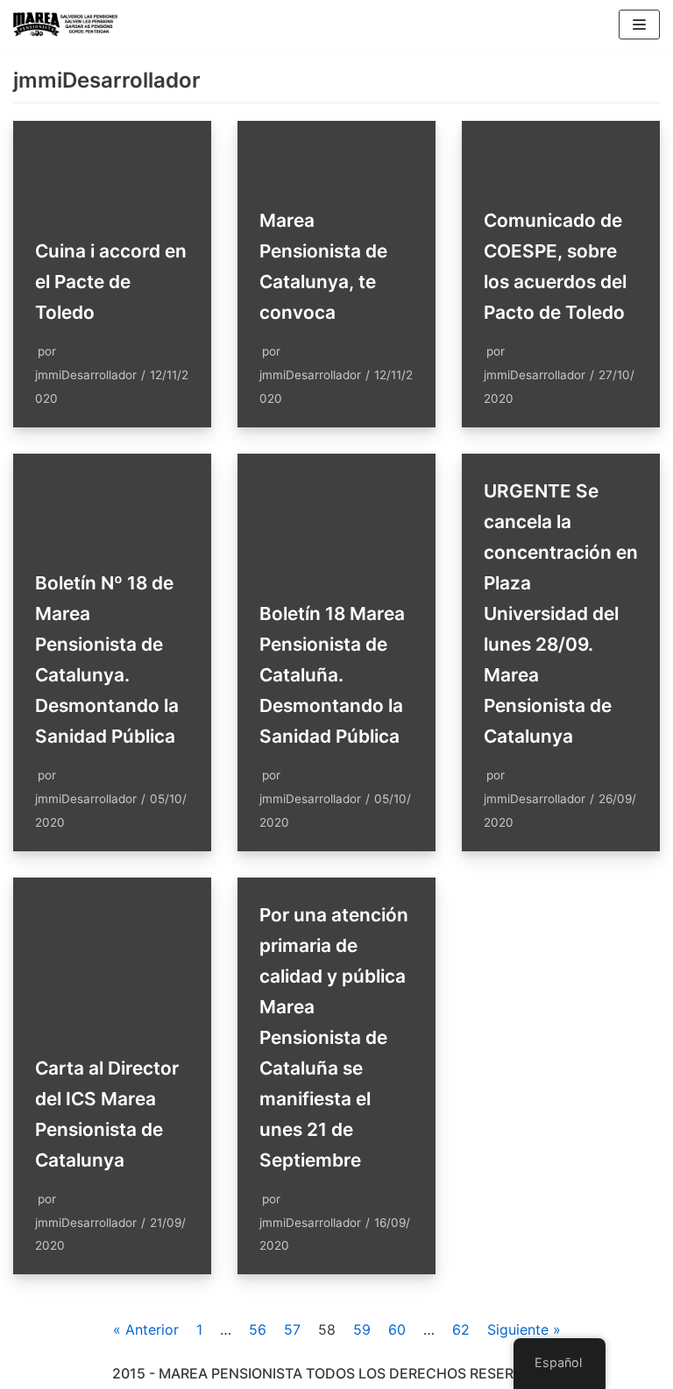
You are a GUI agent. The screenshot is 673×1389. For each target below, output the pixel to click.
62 (461, 1329)
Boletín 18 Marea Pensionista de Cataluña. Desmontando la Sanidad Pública (332, 675)
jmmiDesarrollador (86, 375)
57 (292, 1329)
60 (397, 1329)
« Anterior (146, 1329)
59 (362, 1329)
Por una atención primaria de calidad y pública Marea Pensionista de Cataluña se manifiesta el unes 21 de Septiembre (333, 1037)
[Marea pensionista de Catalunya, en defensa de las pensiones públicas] (65, 24)
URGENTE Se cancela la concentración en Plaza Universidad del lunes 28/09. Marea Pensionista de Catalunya (561, 613)
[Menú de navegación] (639, 24)
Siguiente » (524, 1329)
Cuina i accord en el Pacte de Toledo (111, 281)
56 (257, 1329)
